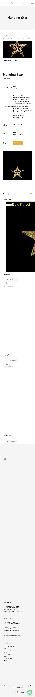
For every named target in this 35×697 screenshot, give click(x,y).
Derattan (11, 686)
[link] (17, 165)
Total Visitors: (8, 658)
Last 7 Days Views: (9, 646)
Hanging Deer (7, 355)
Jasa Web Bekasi (18, 687)
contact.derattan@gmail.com (12, 636)
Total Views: (7, 654)
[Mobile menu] (32, 2)
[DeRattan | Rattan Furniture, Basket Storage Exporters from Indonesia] (17, 2)
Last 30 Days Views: (10, 650)
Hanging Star (6, 274)
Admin (14, 39)
